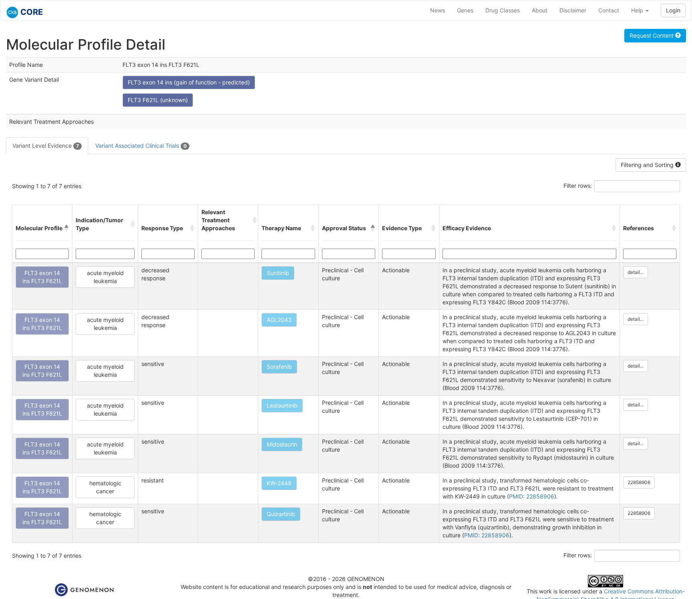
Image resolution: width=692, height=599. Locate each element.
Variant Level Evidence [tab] (45, 145)
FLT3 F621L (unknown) (158, 99)
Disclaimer (572, 10)
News (437, 10)
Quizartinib (281, 514)
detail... (636, 272)
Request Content (652, 35)
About (539, 10)
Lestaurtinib (282, 405)
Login (673, 10)
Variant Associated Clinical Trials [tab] (141, 145)
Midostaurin (282, 444)
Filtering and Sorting (648, 164)
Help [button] (638, 10)
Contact (608, 10)
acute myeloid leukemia (105, 276)
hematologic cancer (105, 487)
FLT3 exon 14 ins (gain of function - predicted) (189, 82)
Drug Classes (502, 10)
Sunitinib (278, 272)
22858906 (639, 482)
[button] (66, 228)
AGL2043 (279, 319)
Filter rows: (577, 185)
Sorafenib (279, 366)
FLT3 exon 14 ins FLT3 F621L (42, 276)
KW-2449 (279, 483)
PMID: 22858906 (531, 496)
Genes (465, 10)
